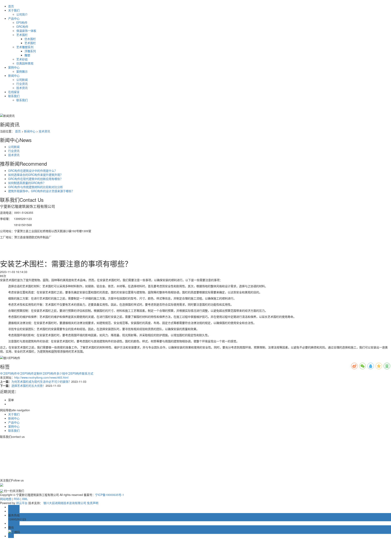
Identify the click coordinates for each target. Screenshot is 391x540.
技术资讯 (22, 88)
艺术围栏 (22, 35)
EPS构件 (21, 22)
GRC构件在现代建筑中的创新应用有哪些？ (35, 179)
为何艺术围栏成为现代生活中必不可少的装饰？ (41, 381)
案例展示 (22, 71)
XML (25, 499)
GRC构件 (22, 26)
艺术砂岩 (22, 59)
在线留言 (14, 92)
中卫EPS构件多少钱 (52, 373)
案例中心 (14, 67)
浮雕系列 (30, 51)
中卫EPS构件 (8, 373)
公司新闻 (22, 80)
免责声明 (92, 503)
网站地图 (5, 499)
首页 (11, 6)
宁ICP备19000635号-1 (109, 495)
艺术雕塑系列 (24, 47)
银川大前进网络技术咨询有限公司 (64, 503)
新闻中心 (14, 75)
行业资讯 (22, 84)
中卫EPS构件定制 (28, 373)
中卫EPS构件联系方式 (79, 373)
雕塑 (27, 55)
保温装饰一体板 (26, 31)
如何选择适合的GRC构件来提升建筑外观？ (35, 175)
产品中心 (14, 18)
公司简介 (22, 14)
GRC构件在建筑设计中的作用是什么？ (32, 171)
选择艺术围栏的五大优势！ (28, 386)
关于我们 (14, 10)
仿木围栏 (30, 39)
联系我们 (14, 96)
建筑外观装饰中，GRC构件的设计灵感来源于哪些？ (41, 191)
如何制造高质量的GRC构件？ (27, 183)
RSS (17, 499)
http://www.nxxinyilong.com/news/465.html (41, 377)
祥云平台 (21, 503)
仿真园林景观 (24, 63)
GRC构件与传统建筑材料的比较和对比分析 (35, 187)
